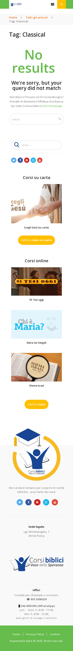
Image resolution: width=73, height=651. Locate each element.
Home (13, 17)
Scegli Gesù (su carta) (36, 227)
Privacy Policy (35, 634)
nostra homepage (50, 106)
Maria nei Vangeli (36, 342)
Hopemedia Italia (21, 641)
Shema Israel (36, 385)
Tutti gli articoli (37, 17)
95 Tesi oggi (36, 299)
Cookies (55, 634)
